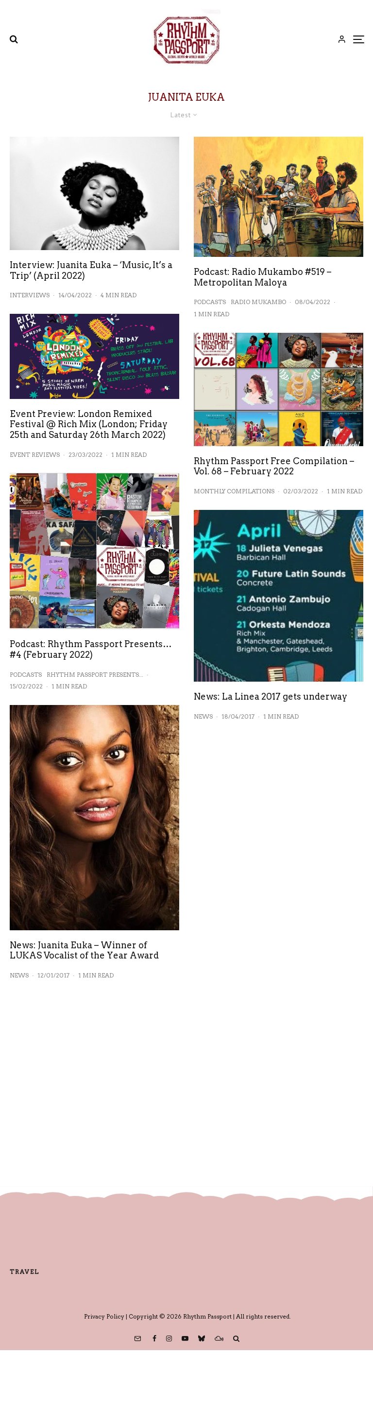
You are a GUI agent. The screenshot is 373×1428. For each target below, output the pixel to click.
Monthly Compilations (234, 491)
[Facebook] (154, 1338)
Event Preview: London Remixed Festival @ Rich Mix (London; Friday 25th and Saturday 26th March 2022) (89, 424)
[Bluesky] (201, 1338)
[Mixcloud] (219, 1338)
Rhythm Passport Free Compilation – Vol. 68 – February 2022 (274, 466)
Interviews (30, 295)
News (19, 975)
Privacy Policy (104, 1316)
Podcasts (26, 674)
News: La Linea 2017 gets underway (270, 696)
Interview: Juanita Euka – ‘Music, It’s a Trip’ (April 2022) (91, 270)
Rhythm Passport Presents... (95, 674)
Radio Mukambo (258, 302)
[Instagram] (169, 1338)
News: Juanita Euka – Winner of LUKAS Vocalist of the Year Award (84, 950)
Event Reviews (35, 454)
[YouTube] (185, 1338)
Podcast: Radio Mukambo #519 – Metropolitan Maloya (262, 277)
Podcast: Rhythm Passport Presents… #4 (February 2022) (91, 649)
